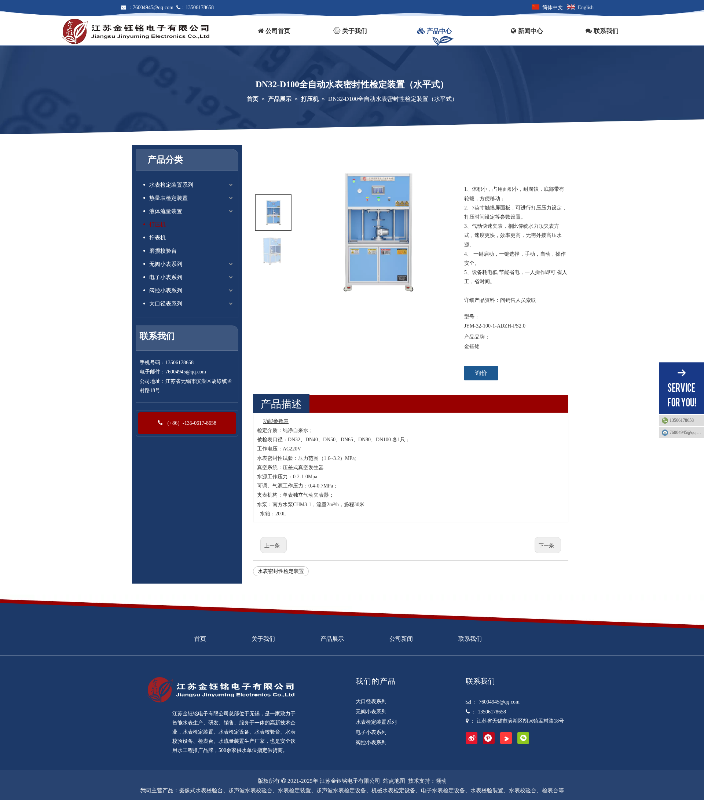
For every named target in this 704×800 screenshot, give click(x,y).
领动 (441, 781)
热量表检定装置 (168, 198)
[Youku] (506, 738)
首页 (200, 639)
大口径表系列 (165, 304)
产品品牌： (477, 337)
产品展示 (332, 639)
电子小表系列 (165, 277)
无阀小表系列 (165, 264)
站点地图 (394, 781)
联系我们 (470, 639)
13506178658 (682, 420)
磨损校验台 (163, 251)
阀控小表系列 (165, 290)
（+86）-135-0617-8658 (189, 423)
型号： (472, 316)
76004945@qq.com (153, 7)
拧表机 (157, 238)
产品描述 (281, 404)
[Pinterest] (489, 738)
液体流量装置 (165, 211)
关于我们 (263, 639)
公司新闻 (401, 639)
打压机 (157, 224)
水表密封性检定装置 (281, 571)
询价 (481, 373)
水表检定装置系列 (171, 185)
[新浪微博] (471, 738)
